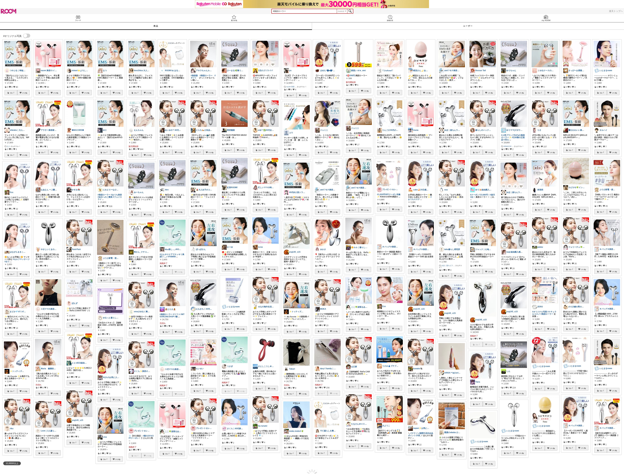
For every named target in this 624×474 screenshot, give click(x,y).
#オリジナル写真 (539, 312)
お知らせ (390, 18)
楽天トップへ (616, 11)
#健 (176, 316)
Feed (78, 18)
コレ (11, 93)
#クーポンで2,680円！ (480, 195)
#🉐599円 (350, 75)
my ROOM (546, 18)
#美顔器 (194, 75)
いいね (24, 93)
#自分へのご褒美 (105, 197)
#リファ (176, 314)
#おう (7, 261)
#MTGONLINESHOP (172, 315)
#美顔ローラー (104, 195)
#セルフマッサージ (21, 259)
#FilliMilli (172, 257)
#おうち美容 (116, 195)
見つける (234, 18)
